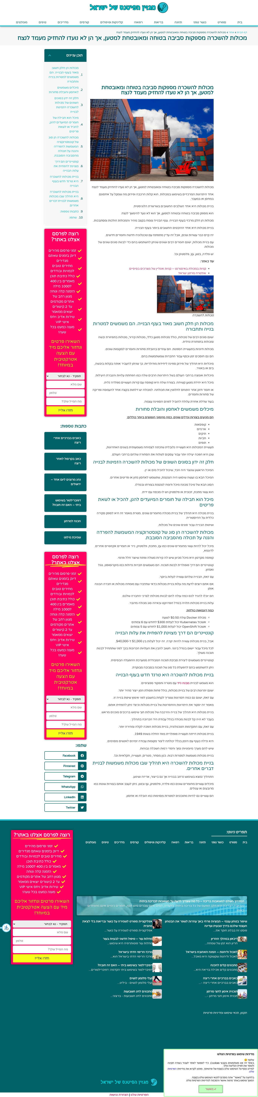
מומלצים (21, 22)
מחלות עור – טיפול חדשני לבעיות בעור (127, 939)
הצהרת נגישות (119, 1095)
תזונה (178, 22)
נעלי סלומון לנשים (141, 978)
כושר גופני (199, 22)
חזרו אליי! (65, 410)
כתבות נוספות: (69, 211)
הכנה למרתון (72, 521)
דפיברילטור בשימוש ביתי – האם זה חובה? (125, 965)
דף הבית (242, 32)
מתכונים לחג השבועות (138, 991)
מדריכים (63, 22)
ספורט (222, 22)
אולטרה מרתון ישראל (192, 273)
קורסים (84, 22)
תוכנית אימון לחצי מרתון (222, 991)
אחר (231, 32)
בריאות (158, 22)
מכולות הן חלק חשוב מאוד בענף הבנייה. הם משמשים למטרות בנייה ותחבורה (63, 74)
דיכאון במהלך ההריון (224, 939)
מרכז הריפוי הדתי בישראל (135, 952)
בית (239, 22)
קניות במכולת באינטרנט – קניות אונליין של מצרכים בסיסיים (167, 269)
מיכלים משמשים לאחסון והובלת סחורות (63, 90)
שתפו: (73, 217)
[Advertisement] (235, 157)
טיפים (42, 22)
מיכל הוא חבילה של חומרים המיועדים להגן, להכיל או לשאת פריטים (63, 124)
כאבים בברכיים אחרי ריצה (220, 978)
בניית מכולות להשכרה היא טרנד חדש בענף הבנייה (64, 181)
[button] (5, 928)
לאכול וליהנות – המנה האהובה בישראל (212, 952)
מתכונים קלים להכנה (224, 965)
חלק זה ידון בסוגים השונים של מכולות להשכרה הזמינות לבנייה (66, 105)
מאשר (210, 1089)
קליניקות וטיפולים (111, 22)
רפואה (138, 22)
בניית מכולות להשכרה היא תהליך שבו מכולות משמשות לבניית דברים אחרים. (63, 198)
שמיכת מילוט (72, 537)
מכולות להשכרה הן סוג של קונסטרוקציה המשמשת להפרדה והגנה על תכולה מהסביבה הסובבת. (63, 146)
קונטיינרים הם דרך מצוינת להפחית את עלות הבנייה (66, 166)
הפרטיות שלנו (140, 1095)
